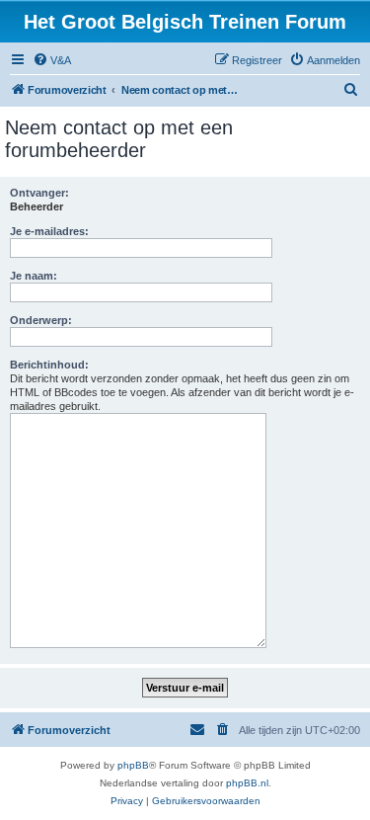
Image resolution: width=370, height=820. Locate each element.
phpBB (133, 765)
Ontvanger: (39, 193)
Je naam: (33, 276)
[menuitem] (52, 60)
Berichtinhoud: (49, 364)
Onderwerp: (41, 320)
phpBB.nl (247, 783)
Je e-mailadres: (49, 231)
